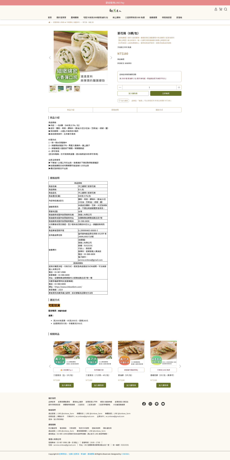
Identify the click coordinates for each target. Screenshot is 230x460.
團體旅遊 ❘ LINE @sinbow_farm (117, 413)
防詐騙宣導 (53, 428)
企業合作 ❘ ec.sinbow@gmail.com (110, 416)
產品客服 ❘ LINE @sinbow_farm (61, 413)
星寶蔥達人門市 (91, 401)
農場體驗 (75, 17)
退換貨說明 (96, 428)
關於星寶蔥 (61, 17)
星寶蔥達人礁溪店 (121, 401)
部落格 (179, 17)
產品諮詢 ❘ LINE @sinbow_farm (61, 431)
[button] (111, 57)
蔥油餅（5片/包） (125, 375)
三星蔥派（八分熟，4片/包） (98, 375)
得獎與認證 (167, 17)
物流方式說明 (84, 428)
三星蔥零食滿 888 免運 (135, 17)
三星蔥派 (81, 404)
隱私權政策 (107, 428)
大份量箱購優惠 (119, 404)
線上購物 (116, 17)
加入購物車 (133, 93)
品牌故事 (52, 401)
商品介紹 (70, 109)
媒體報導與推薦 (69, 404)
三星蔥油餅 (91, 404)
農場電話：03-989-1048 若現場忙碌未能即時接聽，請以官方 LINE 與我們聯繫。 (79, 434)
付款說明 (72, 428)
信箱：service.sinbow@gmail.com (62, 445)
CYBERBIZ (125, 454)
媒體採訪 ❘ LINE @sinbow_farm (89, 413)
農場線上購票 (78, 401)
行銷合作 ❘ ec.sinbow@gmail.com (80, 416)
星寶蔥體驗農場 (64, 401)
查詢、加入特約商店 (56, 419)
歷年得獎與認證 (54, 404)
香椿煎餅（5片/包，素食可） (162, 375)
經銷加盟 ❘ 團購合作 (56, 416)
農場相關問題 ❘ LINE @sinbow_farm (91, 431)
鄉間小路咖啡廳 (106, 401)
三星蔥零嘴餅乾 (104, 404)
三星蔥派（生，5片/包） (63, 375)
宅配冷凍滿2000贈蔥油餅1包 (95, 17)
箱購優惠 (153, 17)
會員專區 (63, 428)
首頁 (50, 17)
